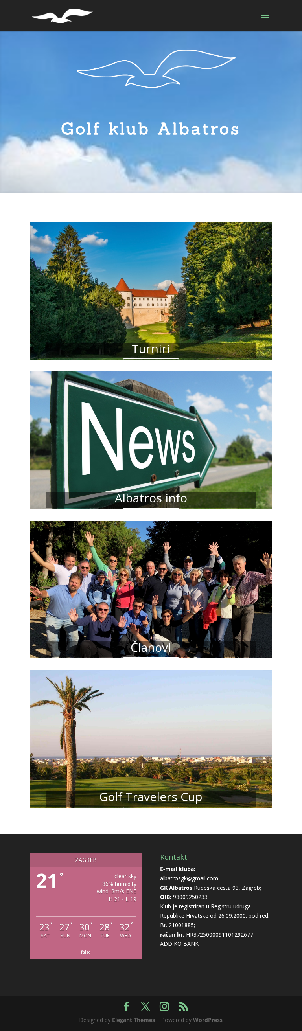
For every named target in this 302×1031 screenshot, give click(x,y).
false (86, 952)
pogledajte (151, 368)
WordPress (208, 1020)
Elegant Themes (133, 1020)
